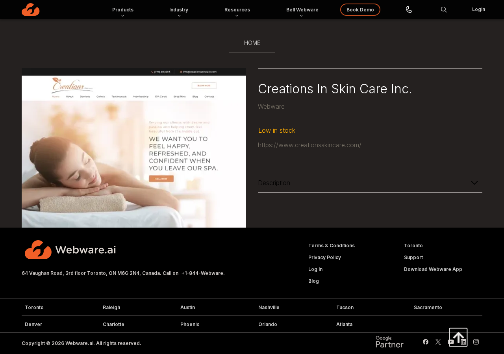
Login (478, 9)
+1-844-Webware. (203, 273)
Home (252, 42)
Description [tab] (274, 183)
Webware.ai (79, 343)
